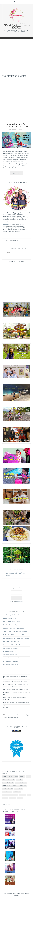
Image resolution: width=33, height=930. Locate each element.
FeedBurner (20, 601)
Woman (19, 797)
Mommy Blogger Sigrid (16, 26)
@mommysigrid (12, 240)
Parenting (17, 791)
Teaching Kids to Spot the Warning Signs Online (15, 681)
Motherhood (7, 791)
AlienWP (16, 895)
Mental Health (7, 788)
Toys (22, 120)
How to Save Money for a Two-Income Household (16, 638)
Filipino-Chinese (8, 782)
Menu (17, 1)
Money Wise (14, 120)
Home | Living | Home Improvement (14, 785)
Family (28, 776)
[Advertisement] (16, 57)
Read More (18, 174)
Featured (19, 779)
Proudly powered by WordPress (12, 893)
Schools (22, 794)
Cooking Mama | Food (10, 776)
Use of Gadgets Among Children (11, 621)
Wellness (12, 797)
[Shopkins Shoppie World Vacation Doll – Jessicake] (16, 147)
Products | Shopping (9, 794)
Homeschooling (21, 782)
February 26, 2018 (16, 129)
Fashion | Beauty (8, 779)
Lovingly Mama (7, 224)
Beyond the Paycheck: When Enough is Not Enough (16, 702)
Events (21, 776)
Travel (4, 797)
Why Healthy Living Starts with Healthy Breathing (15, 689)
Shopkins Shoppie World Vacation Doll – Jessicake (16, 125)
